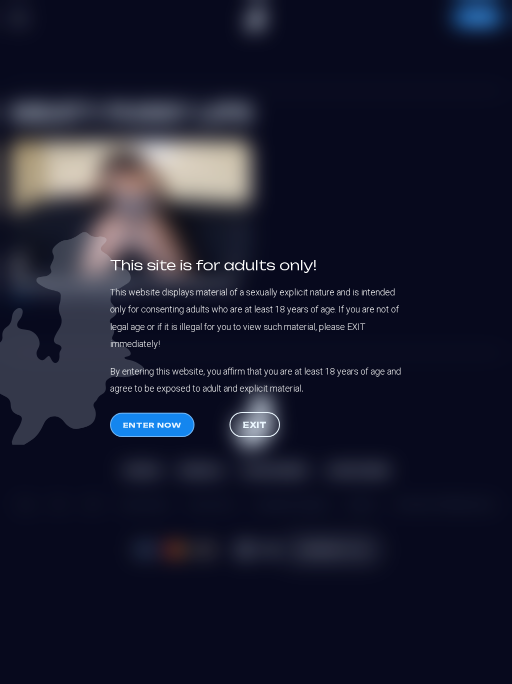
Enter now (152, 425)
